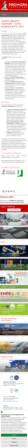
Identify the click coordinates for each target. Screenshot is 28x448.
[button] (1, 309)
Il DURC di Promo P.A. (8, 399)
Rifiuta (14, 438)
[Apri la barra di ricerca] (25, 14)
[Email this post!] (14, 192)
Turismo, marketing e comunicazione (9, 319)
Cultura (3, 242)
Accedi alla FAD (14, 210)
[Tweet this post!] (6, 192)
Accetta (14, 435)
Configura (14, 442)
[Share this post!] (3, 192)
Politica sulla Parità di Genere (10, 401)
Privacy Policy (14, 445)
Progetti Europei (7, 357)
